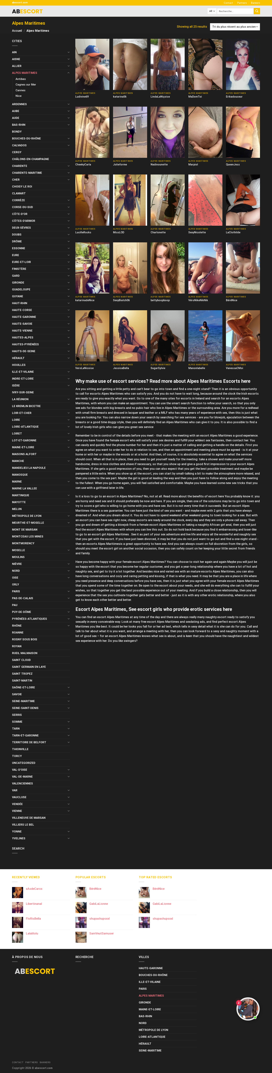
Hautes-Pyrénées (25, 344)
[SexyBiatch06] (130, 268)
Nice (18, 96)
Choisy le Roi (22, 186)
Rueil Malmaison (24, 653)
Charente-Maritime (27, 173)
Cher (16, 179)
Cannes (20, 90)
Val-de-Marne (22, 776)
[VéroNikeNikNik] (205, 268)
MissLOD (118, 232)
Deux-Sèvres (21, 227)
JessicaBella (121, 368)
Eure (15, 255)
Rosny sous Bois (24, 639)
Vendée (17, 804)
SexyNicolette (197, 232)
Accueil (17, 30)
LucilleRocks (83, 232)
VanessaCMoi (234, 368)
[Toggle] (68, 52)
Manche (18, 461)
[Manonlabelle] (205, 335)
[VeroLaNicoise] (92, 335)
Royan (16, 646)
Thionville (20, 749)
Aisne (16, 59)
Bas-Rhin (18, 124)
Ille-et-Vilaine (23, 371)
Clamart (19, 193)
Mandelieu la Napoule (29, 468)
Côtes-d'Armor (23, 221)
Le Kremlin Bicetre (26, 406)
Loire (16, 420)
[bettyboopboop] (168, 268)
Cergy (16, 152)
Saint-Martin (22, 680)
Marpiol (193, 164)
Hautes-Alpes (22, 337)
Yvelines (18, 838)
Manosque (20, 474)
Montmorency (23, 543)
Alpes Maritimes (24, 73)
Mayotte (19, 502)
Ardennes (19, 104)
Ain (14, 52)
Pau (14, 605)
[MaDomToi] (205, 64)
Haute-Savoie (22, 323)
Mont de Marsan (24, 529)
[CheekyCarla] (92, 132)
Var (14, 790)
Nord (16, 570)
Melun (17, 509)
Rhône (17, 625)
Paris (16, 591)
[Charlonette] (168, 200)
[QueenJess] (243, 132)
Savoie (17, 694)
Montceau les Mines (27, 536)
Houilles (19, 365)
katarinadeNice (84, 300)
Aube (15, 111)
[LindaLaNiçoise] (168, 64)
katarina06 (119, 96)
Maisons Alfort (24, 454)
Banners (255, 2)
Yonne (17, 831)
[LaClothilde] (243, 200)
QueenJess (233, 164)
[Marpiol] (205, 132)
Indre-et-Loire (23, 378)
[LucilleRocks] (92, 200)
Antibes (21, 79)
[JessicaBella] (130, 335)
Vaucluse (19, 797)
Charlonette (158, 232)
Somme (17, 721)
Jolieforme (120, 164)
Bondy (17, 131)
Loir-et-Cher (21, 413)
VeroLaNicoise (84, 368)
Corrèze (18, 200)
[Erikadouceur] (243, 64)
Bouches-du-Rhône (26, 138)
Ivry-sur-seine (23, 392)
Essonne (18, 248)
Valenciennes (22, 783)
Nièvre (17, 564)
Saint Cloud (21, 660)
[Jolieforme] (130, 132)
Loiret (17, 433)
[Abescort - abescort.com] (27, 11)
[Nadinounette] (168, 132)
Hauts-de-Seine (23, 351)
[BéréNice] (243, 268)
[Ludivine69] (92, 64)
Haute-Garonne (24, 317)
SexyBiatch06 (121, 300)
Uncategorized (23, 763)
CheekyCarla (83, 164)
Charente (19, 166)
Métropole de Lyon (26, 516)
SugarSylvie (158, 368)
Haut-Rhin (19, 303)
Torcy (17, 756)
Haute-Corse (22, 310)
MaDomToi (195, 96)
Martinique (20, 495)
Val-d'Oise (19, 769)
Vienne (17, 811)
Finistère (19, 269)
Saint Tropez (22, 673)
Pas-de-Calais (22, 598)
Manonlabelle (196, 368)
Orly (15, 584)
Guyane (17, 296)
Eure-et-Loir (21, 262)
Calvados (19, 145)
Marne (17, 481)
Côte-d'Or (19, 214)
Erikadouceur (234, 96)
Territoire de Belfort (29, 742)
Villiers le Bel (23, 824)
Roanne (17, 632)
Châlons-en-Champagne (30, 159)
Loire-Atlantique (25, 426)
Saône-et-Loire (23, 687)
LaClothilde (233, 232)
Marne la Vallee (24, 488)
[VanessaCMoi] (243, 335)
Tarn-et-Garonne (25, 735)
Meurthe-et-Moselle (28, 522)
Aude (15, 118)
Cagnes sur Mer (26, 84)
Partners (242, 2)
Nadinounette (159, 164)
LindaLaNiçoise (160, 96)
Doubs (16, 234)
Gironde (18, 282)
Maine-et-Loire (23, 447)
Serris (17, 715)
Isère (16, 385)
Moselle (18, 550)
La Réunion (20, 399)
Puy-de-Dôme (21, 612)
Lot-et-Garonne (24, 440)
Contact (228, 2)
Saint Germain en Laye (29, 667)
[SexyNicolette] (205, 200)
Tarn (16, 728)
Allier (16, 66)
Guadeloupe (21, 289)
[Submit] (257, 11)
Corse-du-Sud (22, 207)
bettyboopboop (160, 300)
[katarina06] (130, 64)
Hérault (18, 358)
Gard (16, 275)
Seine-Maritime (23, 701)
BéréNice (231, 300)
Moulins (18, 557)
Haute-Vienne (22, 330)
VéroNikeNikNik (198, 300)
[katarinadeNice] (92, 268)
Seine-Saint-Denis (25, 708)
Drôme (17, 241)
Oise (15, 577)
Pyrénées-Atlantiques (29, 619)
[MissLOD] (130, 200)
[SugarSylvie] (168, 335)
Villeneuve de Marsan (29, 817)
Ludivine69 (82, 96)
